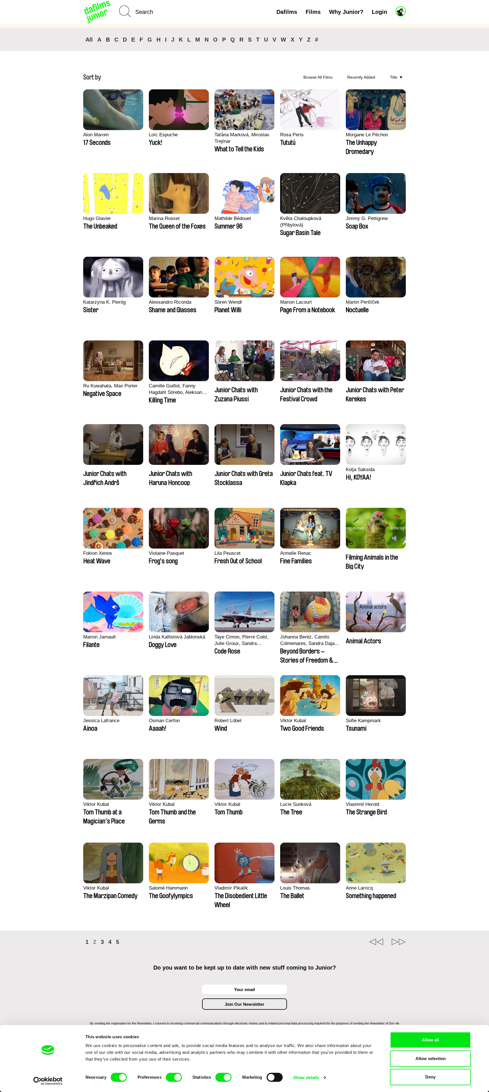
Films (313, 12)
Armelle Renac (295, 553)
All (89, 39)
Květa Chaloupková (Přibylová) (300, 222)
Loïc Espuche (163, 134)
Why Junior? (346, 12)
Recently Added (361, 77)
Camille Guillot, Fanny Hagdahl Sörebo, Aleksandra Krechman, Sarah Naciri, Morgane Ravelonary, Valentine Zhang (179, 389)
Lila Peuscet (228, 553)
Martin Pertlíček (362, 302)
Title (393, 77)
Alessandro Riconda (170, 302)
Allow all (430, 1039)
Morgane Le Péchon (367, 134)
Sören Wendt (228, 302)
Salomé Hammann (168, 888)
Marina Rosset (164, 218)
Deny (430, 1076)
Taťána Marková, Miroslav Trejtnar (242, 138)
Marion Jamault (99, 637)
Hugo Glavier (97, 218)
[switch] (174, 1077)
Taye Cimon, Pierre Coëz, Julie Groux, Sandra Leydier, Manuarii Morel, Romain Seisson (242, 640)
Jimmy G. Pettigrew (367, 218)
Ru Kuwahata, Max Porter (110, 386)
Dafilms (286, 12)
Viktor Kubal (293, 720)
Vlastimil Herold (362, 804)
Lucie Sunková (295, 804)
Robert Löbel (228, 720)
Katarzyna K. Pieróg (104, 302)
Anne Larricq (359, 888)
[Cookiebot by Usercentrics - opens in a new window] (48, 1081)
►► (399, 942)
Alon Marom (96, 134)
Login (379, 12)
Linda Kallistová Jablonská (177, 637)
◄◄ (376, 942)
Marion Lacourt (296, 302)
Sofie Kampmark (363, 720)
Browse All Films (318, 77)
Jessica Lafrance (101, 720)
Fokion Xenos (97, 553)
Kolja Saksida (360, 469)
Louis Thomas (295, 888)
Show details (306, 1077)
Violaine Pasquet (166, 553)
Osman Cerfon (164, 720)
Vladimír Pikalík (231, 888)
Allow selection (430, 1058)
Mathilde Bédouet (233, 218)
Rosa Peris (292, 134)
